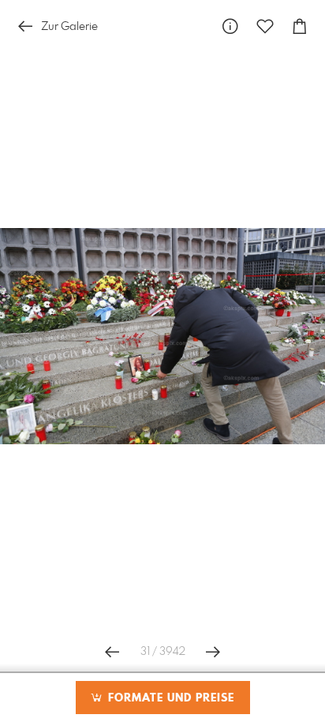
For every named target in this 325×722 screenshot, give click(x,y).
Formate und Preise (169, 698)
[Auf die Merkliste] (265, 26)
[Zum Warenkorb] (299, 26)
